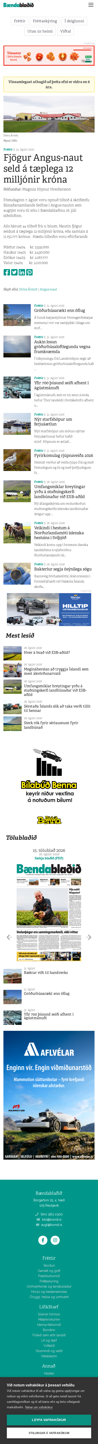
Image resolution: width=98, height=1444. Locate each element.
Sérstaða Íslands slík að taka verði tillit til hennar (57, 708)
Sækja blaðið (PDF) (49, 858)
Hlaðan (49, 1373)
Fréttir (19, 20)
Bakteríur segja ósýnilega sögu (63, 569)
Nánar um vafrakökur (39, 1407)
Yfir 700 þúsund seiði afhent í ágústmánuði (61, 385)
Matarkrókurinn (49, 1319)
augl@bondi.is (51, 1225)
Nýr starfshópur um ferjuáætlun (53, 422)
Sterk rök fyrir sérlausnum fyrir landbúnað (51, 725)
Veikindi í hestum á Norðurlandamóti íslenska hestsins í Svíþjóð (59, 532)
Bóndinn (49, 1330)
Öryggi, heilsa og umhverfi (49, 1297)
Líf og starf (49, 1340)
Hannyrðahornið (49, 1325)
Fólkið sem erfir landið (49, 1335)
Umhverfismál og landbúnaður (49, 1286)
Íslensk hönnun (49, 1314)
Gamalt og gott (49, 1271)
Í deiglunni (74, 20)
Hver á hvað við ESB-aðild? (47, 652)
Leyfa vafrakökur (49, 1420)
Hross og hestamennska (49, 1292)
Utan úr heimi (40, 31)
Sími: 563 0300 (51, 1214)
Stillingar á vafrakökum (49, 1433)
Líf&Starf (49, 1307)
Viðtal (65, 31)
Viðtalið (49, 1345)
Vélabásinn (49, 1356)
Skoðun (49, 1265)
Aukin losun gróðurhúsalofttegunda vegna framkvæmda (62, 346)
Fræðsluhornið (49, 1276)
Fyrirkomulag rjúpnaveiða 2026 (63, 455)
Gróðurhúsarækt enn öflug (59, 310)
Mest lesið (20, 635)
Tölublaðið (21, 838)
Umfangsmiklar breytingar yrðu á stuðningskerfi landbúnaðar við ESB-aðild (59, 491)
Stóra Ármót (28, 289)
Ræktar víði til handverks (46, 972)
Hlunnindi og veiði (49, 1351)
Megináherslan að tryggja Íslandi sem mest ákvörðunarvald (56, 671)
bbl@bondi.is (51, 1219)
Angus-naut (48, 289)
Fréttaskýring (45, 20)
